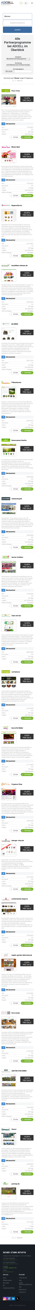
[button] (17, 30)
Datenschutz (22, 1289)
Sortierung (18, 63)
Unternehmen (23, 1278)
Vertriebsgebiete (18, 69)
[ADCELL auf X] (17, 1298)
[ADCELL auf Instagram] (5, 1298)
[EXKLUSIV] (8, 162)
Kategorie (18, 57)
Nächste (19, 80)
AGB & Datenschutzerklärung (25, 1283)
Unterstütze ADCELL (9, 1288)
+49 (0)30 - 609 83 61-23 (10, 1264)
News (4, 1278)
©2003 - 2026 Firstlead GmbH (17, 1305)
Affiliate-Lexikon (7, 1280)
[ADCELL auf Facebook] (9, 1298)
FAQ (20, 1287)
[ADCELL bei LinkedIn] (13, 1298)
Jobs (20, 1280)
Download (6, 1283)
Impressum (22, 1292)
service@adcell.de (8, 1272)
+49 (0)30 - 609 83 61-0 (10, 1260)
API (4, 1285)
